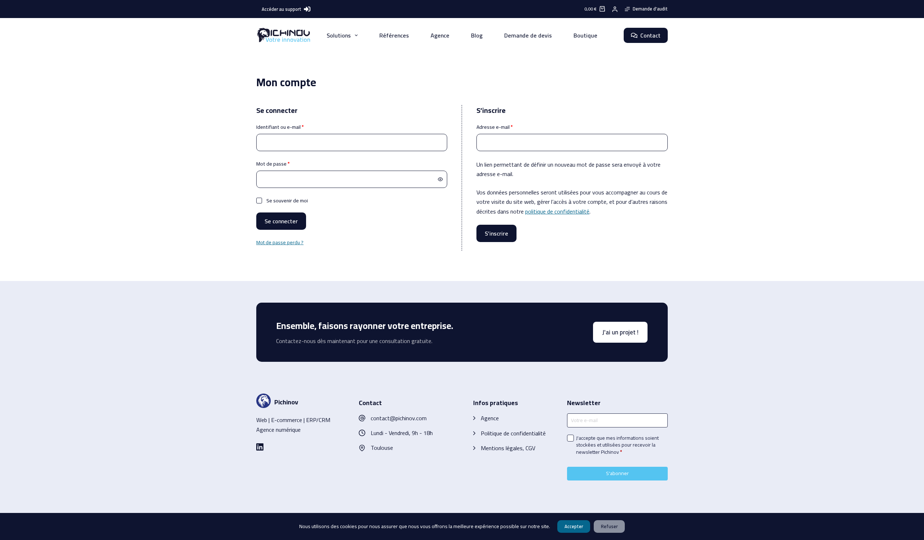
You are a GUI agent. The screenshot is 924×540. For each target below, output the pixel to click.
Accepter (574, 526)
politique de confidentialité (557, 211)
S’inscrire (496, 233)
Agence (440, 35)
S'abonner (617, 473)
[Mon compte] (615, 9)
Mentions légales (502, 448)
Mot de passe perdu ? (280, 242)
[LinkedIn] (259, 447)
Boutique (585, 35)
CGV (530, 448)
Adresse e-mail (506, 127)
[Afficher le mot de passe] (440, 179)
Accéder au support (281, 9)
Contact (650, 35)
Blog (477, 35)
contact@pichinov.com (399, 418)
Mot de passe (285, 164)
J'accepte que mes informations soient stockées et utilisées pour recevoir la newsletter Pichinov (617, 445)
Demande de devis (528, 35)
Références (394, 35)
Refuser (609, 526)
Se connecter (281, 221)
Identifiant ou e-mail (292, 127)
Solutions (339, 35)
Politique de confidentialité (513, 433)
